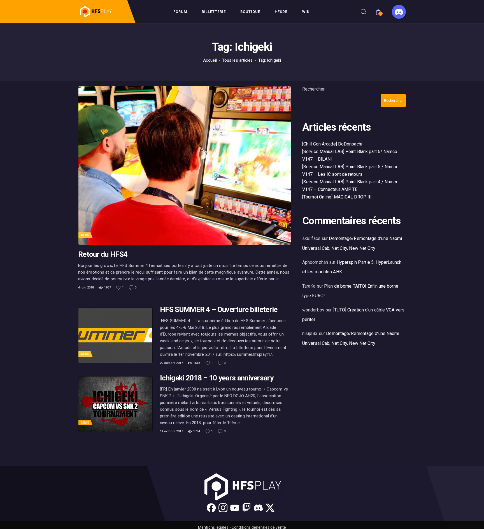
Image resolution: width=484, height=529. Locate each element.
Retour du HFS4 (102, 254)
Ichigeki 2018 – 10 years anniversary (216, 378)
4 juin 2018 (86, 287)
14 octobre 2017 (171, 431)
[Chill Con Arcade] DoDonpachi (332, 144)
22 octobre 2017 (171, 363)
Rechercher (313, 89)
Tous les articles (237, 60)
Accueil (210, 60)
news (85, 235)
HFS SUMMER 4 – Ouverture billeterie (219, 309)
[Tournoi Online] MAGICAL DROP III (337, 197)
